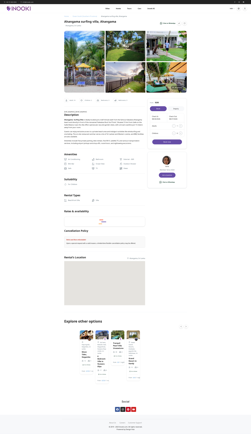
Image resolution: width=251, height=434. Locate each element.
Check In (155, 116)
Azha (167, 166)
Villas (107, 8)
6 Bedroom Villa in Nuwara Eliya (101, 361)
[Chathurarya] (136, 339)
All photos (178, 88)
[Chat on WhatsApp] (167, 23)
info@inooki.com (28, 2)
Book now (167, 142)
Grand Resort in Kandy (133, 361)
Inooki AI (151, 8)
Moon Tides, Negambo (86, 354)
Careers (124, 423)
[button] (238, 8)
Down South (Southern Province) (85, 16)
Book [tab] (158, 109)
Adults (154, 126)
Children (155, 133)
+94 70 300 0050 (11, 2)
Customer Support (135, 423)
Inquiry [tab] (176, 109)
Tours (129, 8)
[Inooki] (105, 339)
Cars (139, 8)
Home (66, 16)
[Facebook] (117, 409)
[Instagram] (122, 409)
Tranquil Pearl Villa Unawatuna (118, 345)
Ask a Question (167, 175)
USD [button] (231, 8)
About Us (114, 423)
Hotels (118, 8)
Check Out (173, 116)
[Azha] (89, 339)
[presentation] (181, 326)
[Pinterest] (128, 409)
